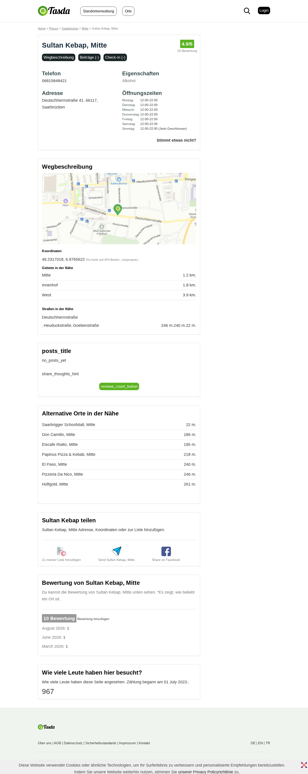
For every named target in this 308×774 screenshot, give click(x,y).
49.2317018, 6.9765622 (63, 259)
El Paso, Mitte (54, 464)
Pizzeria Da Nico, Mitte (62, 474)
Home (42, 28)
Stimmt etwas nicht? (176, 140)
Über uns (44, 743)
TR (268, 743)
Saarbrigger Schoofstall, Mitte (68, 424)
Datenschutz (73, 743)
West (46, 295)
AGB (57, 743)
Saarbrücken (70, 28)
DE (253, 743)
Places (53, 28)
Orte (128, 11)
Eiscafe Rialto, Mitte (60, 444)
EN (260, 743)
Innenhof (50, 285)
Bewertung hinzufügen (93, 619)
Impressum (127, 743)
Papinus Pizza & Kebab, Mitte (68, 454)
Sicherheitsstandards (100, 743)
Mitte (85, 28)
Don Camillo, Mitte (58, 434)
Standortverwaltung (98, 11)
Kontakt (144, 743)
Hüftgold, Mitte (55, 484)
